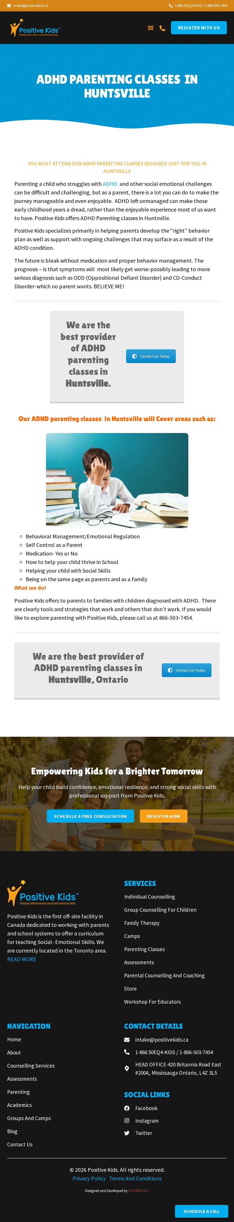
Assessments (139, 962)
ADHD (110, 183)
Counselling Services (31, 1065)
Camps (132, 936)
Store (130, 988)
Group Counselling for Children (160, 909)
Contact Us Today (155, 356)
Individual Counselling (149, 896)
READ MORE (21, 959)
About (14, 1052)
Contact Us (20, 1144)
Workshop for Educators (152, 1001)
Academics (19, 1105)
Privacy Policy (90, 1178)
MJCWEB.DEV (138, 1190)
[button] (150, 27)
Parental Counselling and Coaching (164, 975)
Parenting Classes (144, 949)
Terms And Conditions (135, 1178)
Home (14, 1039)
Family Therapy (142, 922)
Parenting (18, 1091)
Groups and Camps (29, 1118)
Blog (12, 1131)
